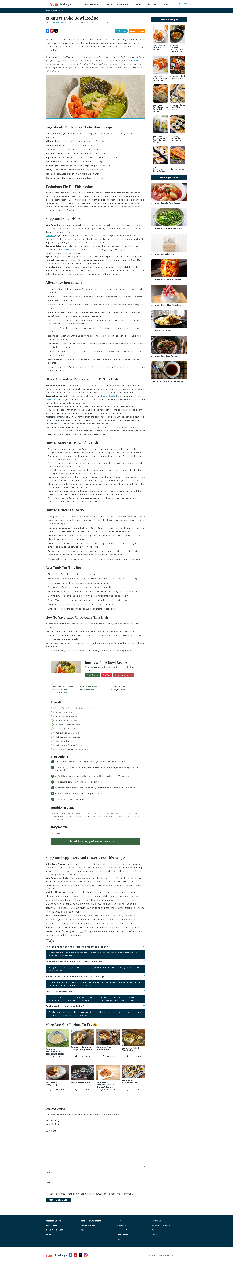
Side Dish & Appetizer (91, 1221)
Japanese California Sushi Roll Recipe (160, 78)
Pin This (106, 675)
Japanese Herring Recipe (177, 168)
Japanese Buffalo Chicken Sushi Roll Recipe (160, 108)
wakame (65, 249)
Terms (154, 1230)
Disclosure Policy (123, 1230)
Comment (52, 1131)
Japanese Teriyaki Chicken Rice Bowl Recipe (176, 48)
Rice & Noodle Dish (54, 1230)
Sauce (139, 4)
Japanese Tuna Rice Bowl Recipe (160, 47)
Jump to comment (124, 675)
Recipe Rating (53, 1120)
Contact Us (156, 1221)
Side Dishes (152, 4)
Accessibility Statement (162, 1225)
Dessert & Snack (93, 4)
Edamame (134, 60)
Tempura (50, 235)
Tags (83, 1230)
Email (49, 1183)
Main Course (58, 10)
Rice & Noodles (124, 4)
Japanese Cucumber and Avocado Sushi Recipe (160, 139)
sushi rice (50, 399)
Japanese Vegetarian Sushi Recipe (159, 169)
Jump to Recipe (137, 31)
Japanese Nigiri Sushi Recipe (177, 77)
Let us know (102, 841)
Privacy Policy (122, 1234)
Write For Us (121, 1225)
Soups (166, 4)
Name (50, 1172)
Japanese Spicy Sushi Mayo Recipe (177, 107)
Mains (109, 4)
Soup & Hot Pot (88, 1225)
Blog (118, 1239)
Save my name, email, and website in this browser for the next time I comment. (91, 1194)
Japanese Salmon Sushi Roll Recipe (176, 138)
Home (48, 10)
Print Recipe (121, 31)
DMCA (154, 1234)
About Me (120, 1221)
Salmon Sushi (108, 396)
